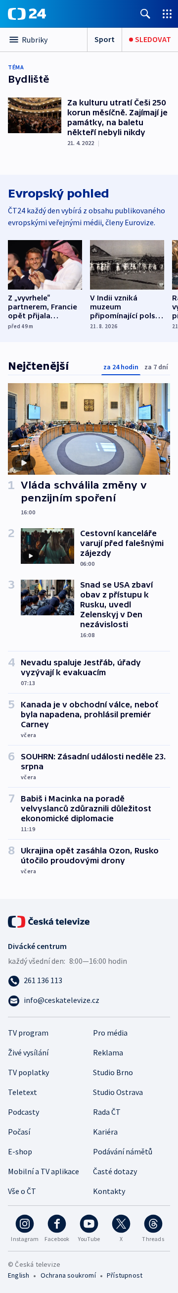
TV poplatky (28, 1072)
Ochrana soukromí (68, 1275)
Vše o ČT (22, 1191)
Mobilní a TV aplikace (43, 1171)
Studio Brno (113, 1072)
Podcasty (23, 1112)
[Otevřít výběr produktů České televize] (167, 13)
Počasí (19, 1132)
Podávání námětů (122, 1151)
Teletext (22, 1092)
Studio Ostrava (118, 1092)
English (18, 1275)
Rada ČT (107, 1112)
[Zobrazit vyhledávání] (145, 13)
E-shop (20, 1151)
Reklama (108, 1052)
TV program (28, 1033)
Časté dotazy (115, 1171)
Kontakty (109, 1191)
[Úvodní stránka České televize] (49, 921)
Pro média (110, 1033)
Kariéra (105, 1132)
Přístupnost (124, 1275)
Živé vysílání (28, 1052)
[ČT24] (27, 14)
